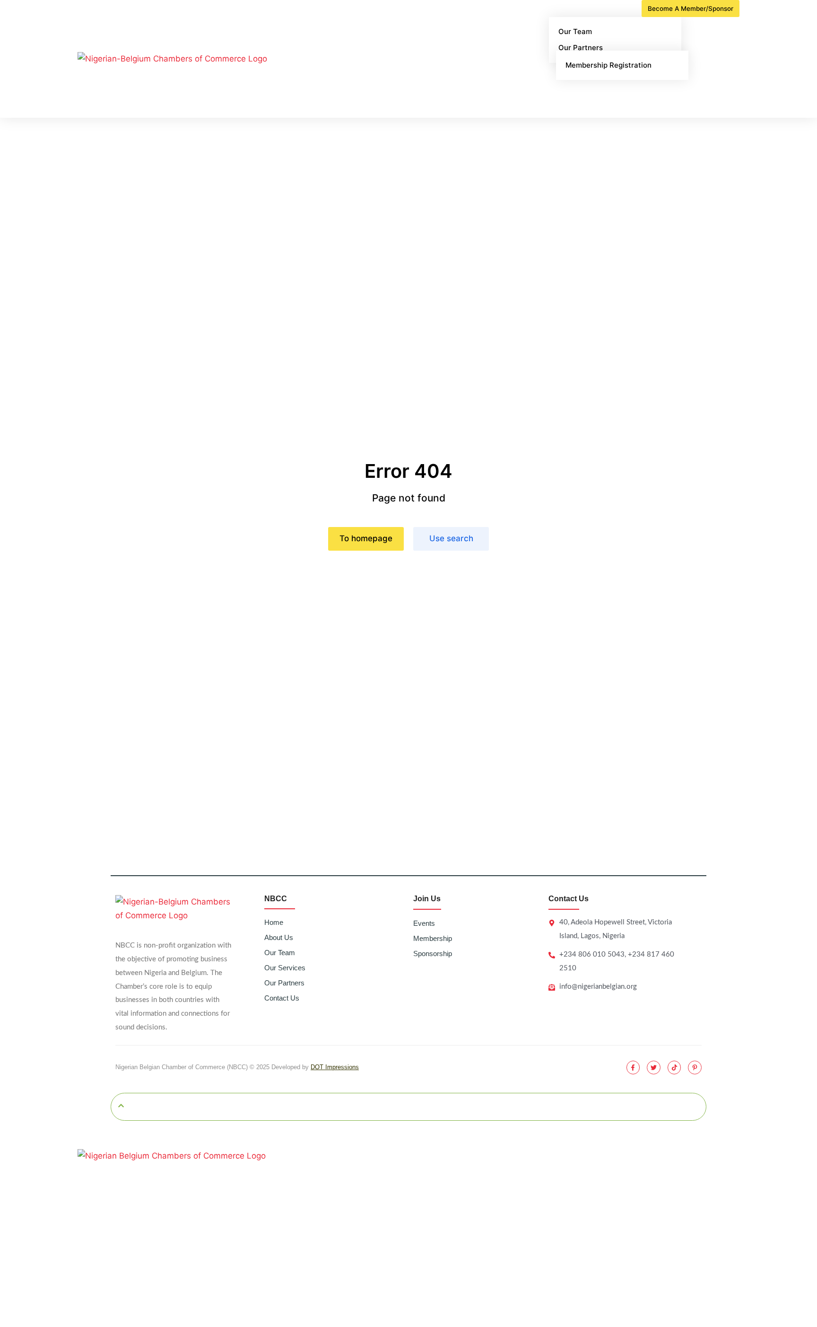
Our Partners (284, 983)
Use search (451, 538)
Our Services (284, 968)
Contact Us (281, 998)
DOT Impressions (335, 1067)
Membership (432, 938)
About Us (278, 937)
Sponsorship (432, 953)
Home (273, 922)
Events (424, 923)
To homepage (365, 538)
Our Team (279, 953)
